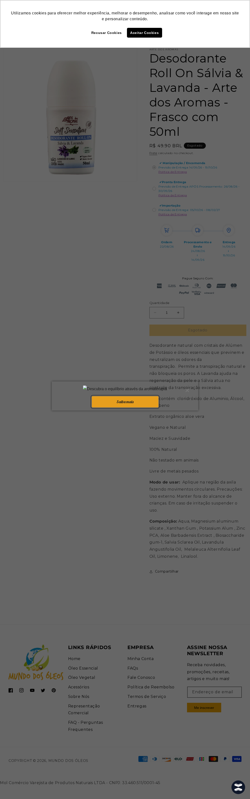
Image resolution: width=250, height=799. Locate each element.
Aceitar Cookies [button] (144, 33)
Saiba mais (125, 401)
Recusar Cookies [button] (106, 33)
